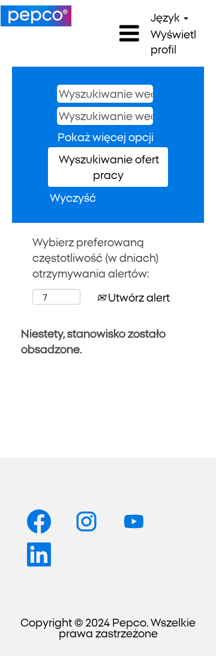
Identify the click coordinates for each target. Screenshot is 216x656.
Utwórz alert (138, 297)
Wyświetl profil (173, 41)
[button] (108, 33)
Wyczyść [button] (73, 197)
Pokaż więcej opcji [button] (106, 136)
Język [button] (166, 17)
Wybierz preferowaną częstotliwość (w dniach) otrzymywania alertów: (95, 257)
